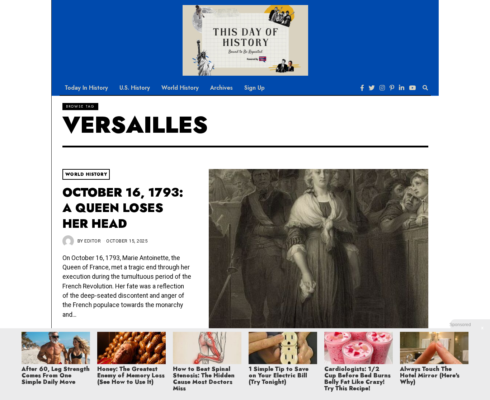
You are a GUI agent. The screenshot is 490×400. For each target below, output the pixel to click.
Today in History (86, 88)
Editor (92, 241)
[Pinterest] (392, 88)
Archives (221, 88)
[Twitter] (372, 88)
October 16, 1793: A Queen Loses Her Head (122, 208)
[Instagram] (382, 88)
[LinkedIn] (401, 88)
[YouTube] (412, 88)
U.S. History (134, 88)
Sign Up (254, 88)
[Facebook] (362, 88)
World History (180, 88)
